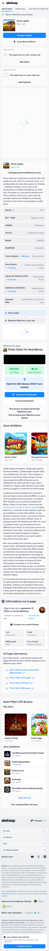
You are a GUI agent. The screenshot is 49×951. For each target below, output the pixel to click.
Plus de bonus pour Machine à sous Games (24, 416)
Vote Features (24, 82)
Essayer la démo (24, 35)
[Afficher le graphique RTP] (13, 210)
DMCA (9, 906)
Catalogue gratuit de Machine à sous (24, 173)
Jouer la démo (7, 9)
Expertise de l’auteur (33, 616)
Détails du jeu (20, 9)
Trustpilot (32, 913)
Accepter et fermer (24, 946)
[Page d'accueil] (12, 3)
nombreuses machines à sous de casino (20, 507)
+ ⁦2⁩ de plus (11, 279)
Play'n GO (15, 167)
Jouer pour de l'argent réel (38, 9)
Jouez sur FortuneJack (26, 394)
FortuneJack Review (25, 401)
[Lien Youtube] (32, 856)
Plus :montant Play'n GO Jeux (24, 804)
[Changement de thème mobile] (44, 3)
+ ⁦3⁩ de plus (11, 291)
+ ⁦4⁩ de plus (24, 256)
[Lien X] (38, 856)
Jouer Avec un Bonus (26, 41)
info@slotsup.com (8, 894)
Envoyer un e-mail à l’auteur (26, 624)
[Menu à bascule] (3, 3)
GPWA (40, 901)
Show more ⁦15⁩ (24, 798)
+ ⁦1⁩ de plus (11, 268)
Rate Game (24, 62)
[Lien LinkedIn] (44, 856)
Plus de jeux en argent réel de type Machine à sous (24, 410)
